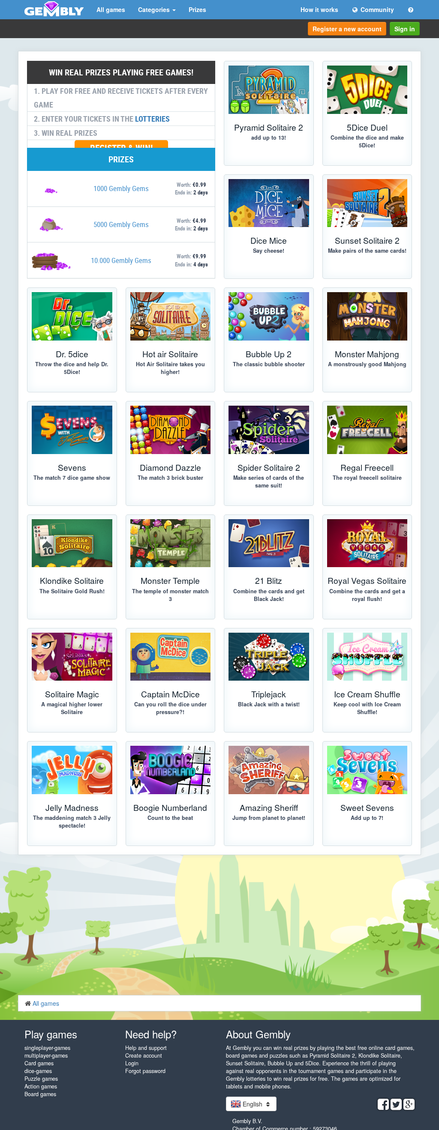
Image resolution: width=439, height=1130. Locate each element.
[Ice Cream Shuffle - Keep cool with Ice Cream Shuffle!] (367, 657)
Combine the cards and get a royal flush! (367, 595)
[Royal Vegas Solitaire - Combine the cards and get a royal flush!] (367, 543)
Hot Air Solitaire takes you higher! (170, 368)
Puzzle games (41, 1078)
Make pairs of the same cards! (367, 250)
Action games (40, 1086)
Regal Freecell (367, 467)
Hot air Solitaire (170, 353)
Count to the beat (170, 818)
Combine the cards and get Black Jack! (268, 595)
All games (110, 9)
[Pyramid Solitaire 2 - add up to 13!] (269, 90)
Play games (50, 1033)
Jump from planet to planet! (268, 818)
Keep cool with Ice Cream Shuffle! (367, 708)
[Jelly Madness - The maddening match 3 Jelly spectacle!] (72, 770)
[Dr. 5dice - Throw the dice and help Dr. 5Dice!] (72, 316)
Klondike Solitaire (72, 580)
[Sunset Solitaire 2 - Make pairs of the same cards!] (367, 203)
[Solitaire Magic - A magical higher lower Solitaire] (72, 657)
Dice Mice (268, 240)
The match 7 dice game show (71, 477)
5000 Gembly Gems (121, 224)
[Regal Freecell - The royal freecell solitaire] (367, 430)
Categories (154, 9)
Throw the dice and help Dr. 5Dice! (71, 368)
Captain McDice (170, 694)
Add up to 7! (367, 818)
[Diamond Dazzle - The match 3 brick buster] (170, 430)
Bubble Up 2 (269, 353)
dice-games (38, 1071)
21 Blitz (268, 580)
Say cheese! (268, 250)
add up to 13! (268, 137)
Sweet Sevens (367, 807)
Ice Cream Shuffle (367, 694)
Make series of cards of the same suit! (268, 481)
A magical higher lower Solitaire (71, 708)
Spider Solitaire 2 (269, 467)
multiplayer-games (46, 1055)
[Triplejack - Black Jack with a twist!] (269, 657)
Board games (40, 1094)
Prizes (197, 9)
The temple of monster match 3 (170, 595)
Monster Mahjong (367, 353)
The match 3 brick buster (170, 477)
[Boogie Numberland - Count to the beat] (170, 770)
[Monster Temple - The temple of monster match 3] (170, 543)
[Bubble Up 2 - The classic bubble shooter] (269, 316)
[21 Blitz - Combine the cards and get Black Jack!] (269, 543)
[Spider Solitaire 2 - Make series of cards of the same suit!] (269, 430)
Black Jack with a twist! (269, 704)
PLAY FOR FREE (68, 853)
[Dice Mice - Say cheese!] (269, 203)
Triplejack (268, 694)
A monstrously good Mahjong (367, 364)
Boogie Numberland (170, 807)
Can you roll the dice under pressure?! (170, 708)
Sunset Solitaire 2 (367, 240)
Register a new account (347, 28)
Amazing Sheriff (269, 807)
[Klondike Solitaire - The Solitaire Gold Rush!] (72, 543)
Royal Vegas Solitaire (367, 580)
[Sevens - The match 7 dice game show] (72, 430)
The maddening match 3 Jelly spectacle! (72, 821)
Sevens (72, 467)
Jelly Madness (72, 807)
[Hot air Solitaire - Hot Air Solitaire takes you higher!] (170, 316)
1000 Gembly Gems (121, 188)
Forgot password (145, 1071)
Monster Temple (170, 580)
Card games (39, 1063)
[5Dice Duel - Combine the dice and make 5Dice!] (367, 90)
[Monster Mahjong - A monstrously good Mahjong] (367, 316)
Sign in (404, 28)
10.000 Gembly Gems (121, 260)
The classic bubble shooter (269, 364)
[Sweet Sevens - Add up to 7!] (367, 770)
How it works (319, 9)
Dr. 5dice (72, 353)
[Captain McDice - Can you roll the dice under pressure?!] (170, 657)
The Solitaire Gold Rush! (72, 591)
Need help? (151, 1033)
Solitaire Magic (72, 694)
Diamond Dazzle (170, 467)
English (252, 1104)
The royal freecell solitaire (367, 477)
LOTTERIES (152, 119)
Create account (143, 1055)
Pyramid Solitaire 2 (268, 127)
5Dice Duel (367, 127)
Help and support (146, 1048)
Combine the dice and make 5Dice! (367, 141)
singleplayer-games (47, 1048)
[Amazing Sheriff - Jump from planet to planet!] (269, 770)
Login (131, 1063)
